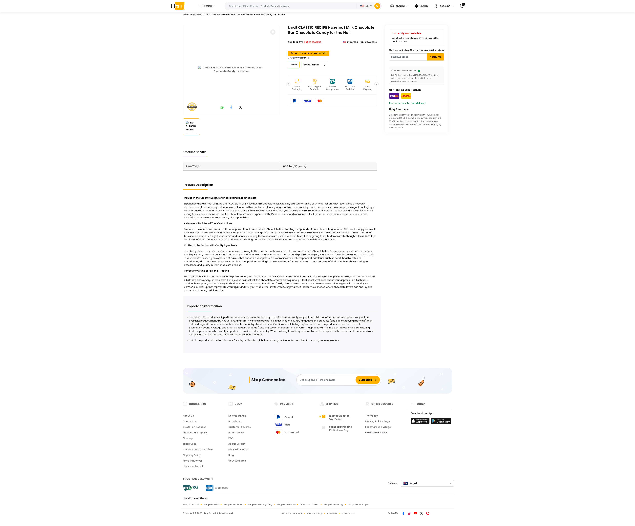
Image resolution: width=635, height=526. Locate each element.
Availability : (295, 42)
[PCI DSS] (190, 488)
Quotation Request (194, 427)
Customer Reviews (239, 427)
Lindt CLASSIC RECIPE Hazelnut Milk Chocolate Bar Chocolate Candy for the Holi (241, 14)
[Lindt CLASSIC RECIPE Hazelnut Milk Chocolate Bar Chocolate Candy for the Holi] (231, 69)
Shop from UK (211, 504)
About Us (188, 415)
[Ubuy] (177, 6)
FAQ (230, 438)
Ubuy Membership (193, 466)
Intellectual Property (195, 432)
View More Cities (375, 432)
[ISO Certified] (215, 487)
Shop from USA (191, 504)
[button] (399, 6)
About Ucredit (236, 443)
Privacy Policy (314, 513)
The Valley (371, 415)
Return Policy (236, 432)
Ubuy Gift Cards (238, 449)
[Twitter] (422, 513)
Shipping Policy (192, 455)
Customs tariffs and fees (198, 449)
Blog (231, 455)
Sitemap (188, 438)
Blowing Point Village (377, 421)
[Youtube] (415, 513)
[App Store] (420, 422)
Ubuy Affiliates (237, 460)
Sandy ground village (378, 427)
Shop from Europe (358, 504)
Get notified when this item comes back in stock (416, 50)
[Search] (377, 6)
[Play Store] (441, 422)
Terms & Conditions (291, 513)
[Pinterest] (428, 513)
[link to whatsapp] (222, 107)
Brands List (234, 421)
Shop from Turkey (333, 504)
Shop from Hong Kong (260, 504)
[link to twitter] (240, 107)
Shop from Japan (233, 504)
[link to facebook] (231, 107)
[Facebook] (403, 513)
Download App (237, 415)
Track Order (190, 443)
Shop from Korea (286, 504)
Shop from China (309, 504)
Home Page (189, 14)
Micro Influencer (192, 460)
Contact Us (189, 421)
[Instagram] (409, 513)
